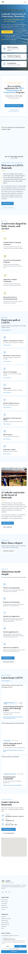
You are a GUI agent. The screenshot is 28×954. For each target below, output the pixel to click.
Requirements (4, 920)
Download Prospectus (8, 661)
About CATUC (6, 203)
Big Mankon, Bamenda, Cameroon (10, 935)
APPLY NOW (6, 31)
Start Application (7, 658)
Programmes (4, 903)
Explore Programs (9, 35)
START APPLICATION (14, 105)
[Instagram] (6, 892)
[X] (9, 892)
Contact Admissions (8, 829)
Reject (7, 946)
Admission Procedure (6, 918)
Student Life (4, 905)
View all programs (5, 330)
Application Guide (5, 924)
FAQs (2, 928)
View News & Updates (8, 551)
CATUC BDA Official (9, 833)
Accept (20, 946)
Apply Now (3, 916)
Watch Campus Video (10, 39)
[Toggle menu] (25, 2)
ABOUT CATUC (7, 523)
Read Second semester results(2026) (12, 785)
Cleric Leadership (7, 527)
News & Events (4, 907)
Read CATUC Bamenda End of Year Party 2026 (13, 751)
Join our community (8, 207)
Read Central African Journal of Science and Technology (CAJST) (13, 717)
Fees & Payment (5, 922)
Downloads (3, 926)
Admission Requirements (14, 110)
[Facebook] (2, 892)
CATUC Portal (4, 899)
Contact (3, 909)
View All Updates (5, 680)
